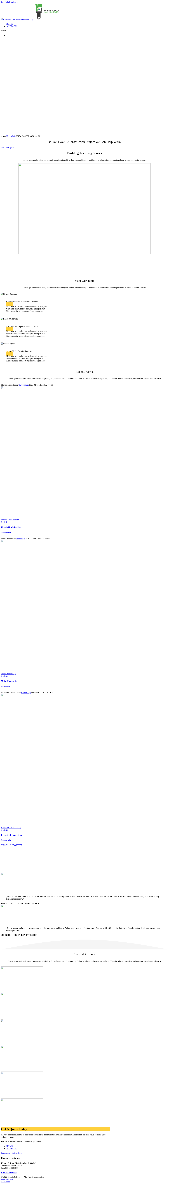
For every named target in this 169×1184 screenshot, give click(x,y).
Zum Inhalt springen (9, 2)
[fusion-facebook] (7, 304)
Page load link (7, 1179)
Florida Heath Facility (10, 520)
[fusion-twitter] (9, 304)
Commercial (6, 532)
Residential (5, 686)
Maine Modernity (8, 673)
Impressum (5, 1153)
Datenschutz (17, 1153)
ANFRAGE (11, 1148)
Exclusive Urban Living (11, 827)
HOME (9, 1146)
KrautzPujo (11, 136)
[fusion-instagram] (12, 304)
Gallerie (4, 522)
